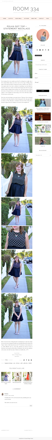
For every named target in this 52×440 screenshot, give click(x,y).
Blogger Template (30, 438)
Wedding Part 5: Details (42, 121)
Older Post (27, 430)
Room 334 (26, 9)
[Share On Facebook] (26, 360)
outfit (21, 363)
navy (14, 363)
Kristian (6, 393)
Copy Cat (43, 146)
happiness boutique (8, 363)
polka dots (25, 363)
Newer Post (5, 430)
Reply (31, 405)
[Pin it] (31, 360)
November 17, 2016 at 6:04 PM (9, 395)
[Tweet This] (24, 360)
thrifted (30, 363)
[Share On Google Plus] (29, 360)
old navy (17, 363)
